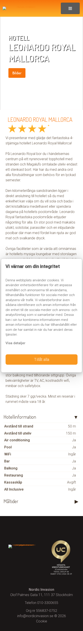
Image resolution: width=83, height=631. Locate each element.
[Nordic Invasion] (23, 8)
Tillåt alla (41, 359)
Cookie (41, 621)
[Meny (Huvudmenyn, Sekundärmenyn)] (70, 8)
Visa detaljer (15, 343)
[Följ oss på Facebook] (21, 528)
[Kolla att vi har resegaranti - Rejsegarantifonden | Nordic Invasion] (22, 545)
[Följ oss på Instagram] (41, 528)
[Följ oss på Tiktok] (61, 528)
